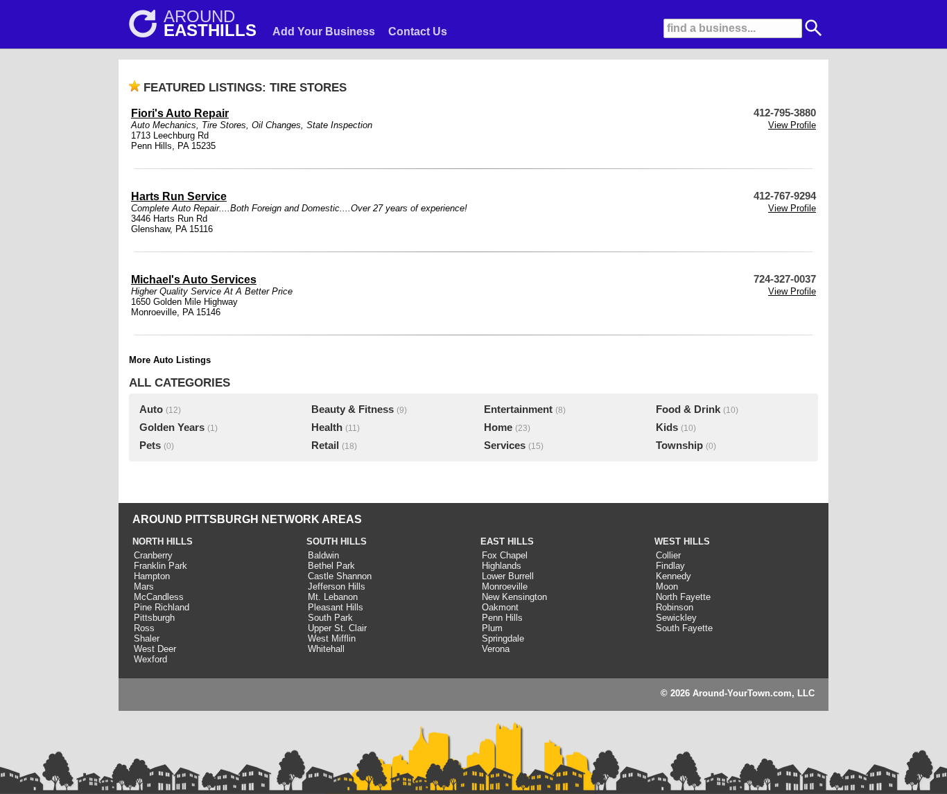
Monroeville (505, 586)
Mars (144, 586)
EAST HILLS (507, 541)
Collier (668, 555)
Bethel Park (331, 566)
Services (504, 445)
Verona (496, 649)
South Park (330, 617)
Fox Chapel (505, 555)
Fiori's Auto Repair (180, 113)
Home (498, 427)
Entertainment (518, 409)
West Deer (155, 649)
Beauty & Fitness (352, 409)
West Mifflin (332, 638)
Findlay (670, 566)
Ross (144, 628)
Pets (150, 445)
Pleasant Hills (335, 607)
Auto (151, 409)
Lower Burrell (508, 576)
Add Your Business (323, 31)
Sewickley (676, 617)
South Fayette (684, 628)
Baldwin (323, 555)
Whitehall (326, 649)
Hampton (152, 576)
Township (679, 445)
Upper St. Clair (337, 628)
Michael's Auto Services (194, 279)
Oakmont (500, 607)
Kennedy (673, 576)
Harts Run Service (179, 196)
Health (326, 427)
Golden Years (172, 427)
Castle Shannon (340, 576)
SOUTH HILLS (336, 541)
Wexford (150, 659)
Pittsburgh (154, 617)
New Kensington (514, 597)
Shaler (146, 638)
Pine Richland (161, 607)
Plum (492, 628)
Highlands (501, 566)
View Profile (792, 125)
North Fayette (683, 597)
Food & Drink (688, 409)
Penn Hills (502, 617)
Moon (667, 586)
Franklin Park (160, 566)
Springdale (503, 638)
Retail (325, 445)
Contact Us (417, 31)
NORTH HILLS (162, 541)
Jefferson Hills (336, 586)
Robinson (674, 607)
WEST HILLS (682, 541)
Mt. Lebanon (333, 597)
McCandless (159, 597)
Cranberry (153, 555)
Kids (667, 427)
